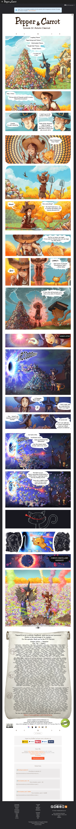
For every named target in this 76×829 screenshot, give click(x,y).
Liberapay (38, 812)
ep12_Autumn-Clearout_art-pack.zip (40, 751)
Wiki (38, 805)
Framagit (38, 804)
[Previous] (24, 34)
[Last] (59, 34)
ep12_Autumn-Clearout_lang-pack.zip (41, 752)
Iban (38, 818)
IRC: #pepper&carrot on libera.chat (59, 814)
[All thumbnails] (38, 34)
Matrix (59, 816)
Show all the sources (38, 758)
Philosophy (16, 809)
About (17, 816)
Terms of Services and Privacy (38, 823)
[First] (16, 34)
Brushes (38, 808)
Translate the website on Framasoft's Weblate (38, 822)
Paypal (38, 816)
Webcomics (16, 805)
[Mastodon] (52, 807)
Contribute (17, 812)
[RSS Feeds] (66, 807)
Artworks (17, 807)
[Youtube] (63, 807)
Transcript (38, 733)
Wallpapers (38, 809)
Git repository (38, 755)
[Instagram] (60, 807)
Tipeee (38, 815)
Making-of (38, 807)
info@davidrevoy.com (61, 810)
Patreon (38, 814)
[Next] (51, 34)
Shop (17, 814)
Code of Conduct (38, 824)
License (17, 818)
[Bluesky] (55, 807)
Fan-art (16, 808)
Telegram (59, 817)
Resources (17, 811)
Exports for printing (38, 753)
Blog (17, 815)
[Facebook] (57, 807)
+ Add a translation (32, 10)
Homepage (16, 804)
